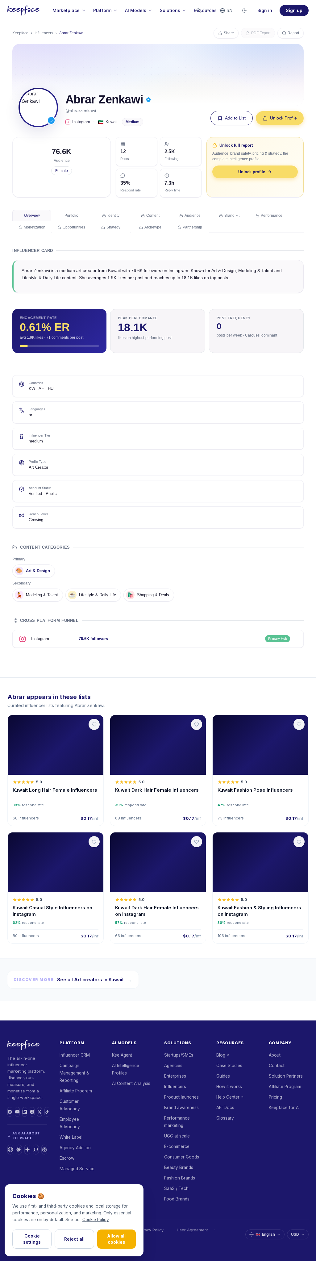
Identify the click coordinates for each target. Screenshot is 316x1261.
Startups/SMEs (178, 1055)
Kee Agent (122, 1055)
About (275, 1055)
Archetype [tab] (152, 227)
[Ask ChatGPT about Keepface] (10, 1149)
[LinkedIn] (24, 1112)
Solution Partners (286, 1076)
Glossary (225, 1118)
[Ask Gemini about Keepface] (27, 1149)
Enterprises (175, 1076)
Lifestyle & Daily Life (92, 594)
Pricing (275, 1097)
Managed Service (77, 1168)
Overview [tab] (32, 215)
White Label (71, 1137)
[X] (39, 1112)
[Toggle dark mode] (244, 10)
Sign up (294, 10)
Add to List (235, 117)
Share (229, 33)
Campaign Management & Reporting (74, 1073)
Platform (102, 10)
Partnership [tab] (192, 227)
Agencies (173, 1065)
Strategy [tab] (113, 227)
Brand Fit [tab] (231, 215)
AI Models (135, 10)
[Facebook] (32, 1112)
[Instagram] (9, 1112)
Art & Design (33, 570)
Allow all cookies (116, 1239)
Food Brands (176, 1198)
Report (293, 33)
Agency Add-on (75, 1147)
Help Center (227, 1097)
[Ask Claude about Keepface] (19, 1149)
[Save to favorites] (94, 724)
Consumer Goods (181, 1156)
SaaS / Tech (176, 1188)
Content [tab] (153, 215)
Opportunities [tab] (74, 227)
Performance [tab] (271, 215)
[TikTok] (46, 1112)
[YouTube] (17, 1112)
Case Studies (229, 1065)
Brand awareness (181, 1107)
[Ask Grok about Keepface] (36, 1149)
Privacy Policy (151, 1230)
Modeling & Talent (37, 594)
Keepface (20, 33)
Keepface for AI (284, 1107)
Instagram (81, 121)
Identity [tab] (113, 215)
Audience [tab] (193, 215)
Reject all (74, 1239)
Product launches (181, 1097)
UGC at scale (177, 1135)
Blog (220, 1055)
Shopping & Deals (148, 594)
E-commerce (176, 1146)
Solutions (170, 10)
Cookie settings (32, 1239)
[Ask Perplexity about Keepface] (44, 1149)
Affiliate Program (76, 1090)
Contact (277, 1065)
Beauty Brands (178, 1167)
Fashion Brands (179, 1177)
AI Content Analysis (131, 1083)
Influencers (44, 33)
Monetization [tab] (34, 227)
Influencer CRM (75, 1055)
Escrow (67, 1158)
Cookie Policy (95, 1219)
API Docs (225, 1107)
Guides (223, 1076)
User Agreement (192, 1230)
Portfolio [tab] (71, 215)
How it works (229, 1086)
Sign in (264, 10)
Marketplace (66, 10)
